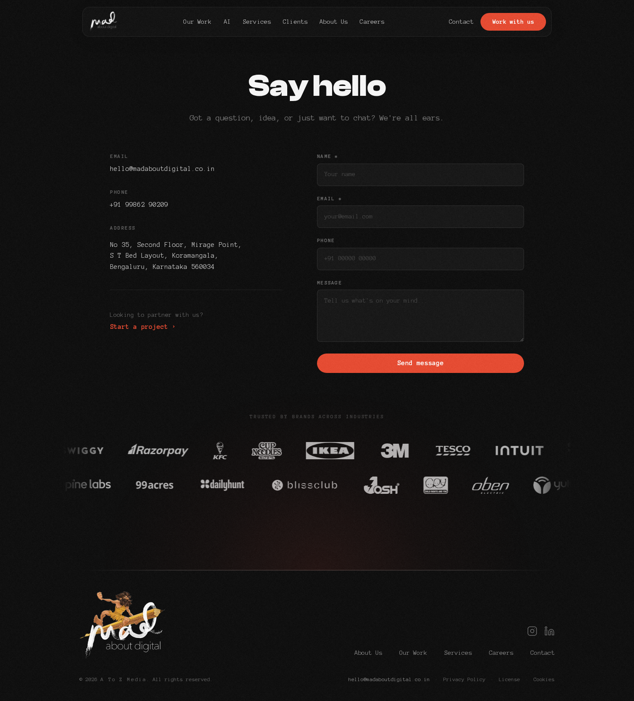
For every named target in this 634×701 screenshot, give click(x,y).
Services (458, 653)
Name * (328, 156)
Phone (326, 240)
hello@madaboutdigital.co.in (162, 168)
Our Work (413, 653)
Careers (501, 653)
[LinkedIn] (549, 631)
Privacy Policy (464, 679)
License (509, 679)
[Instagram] (532, 631)
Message (329, 282)
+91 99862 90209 (139, 204)
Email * (329, 198)
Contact (542, 653)
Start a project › (143, 326)
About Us (368, 653)
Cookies (544, 679)
